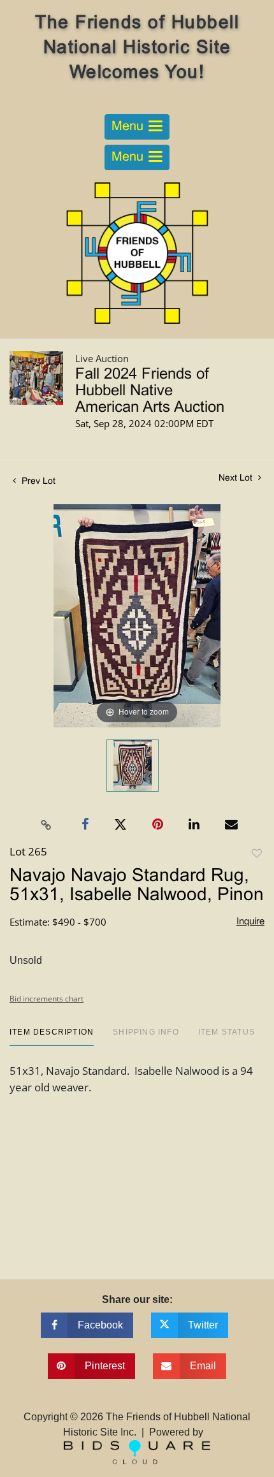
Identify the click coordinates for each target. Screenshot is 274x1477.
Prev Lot (37, 481)
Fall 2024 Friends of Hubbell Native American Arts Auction (149, 391)
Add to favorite (256, 854)
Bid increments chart (46, 998)
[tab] (52, 1037)
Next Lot (237, 478)
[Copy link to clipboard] (46, 825)
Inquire (250, 921)
